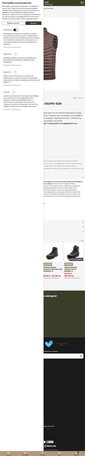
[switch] (15, 30)
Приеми (33, 23)
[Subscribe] (81, 356)
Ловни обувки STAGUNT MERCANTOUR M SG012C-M (52, 269)
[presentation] (82, 240)
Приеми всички (13, 23)
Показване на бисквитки (12, 47)
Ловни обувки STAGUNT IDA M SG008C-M (70, 269)
